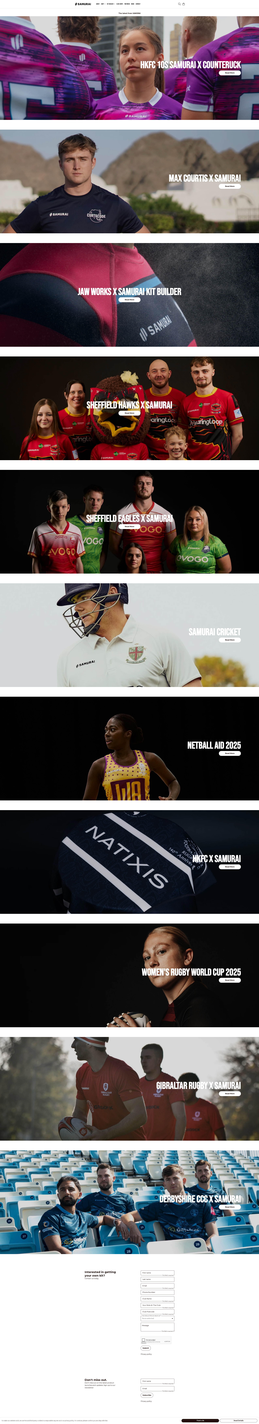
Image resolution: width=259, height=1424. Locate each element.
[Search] (179, 4)
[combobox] (157, 1318)
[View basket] (184, 4)
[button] (172, 1318)
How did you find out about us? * (151, 1315)
